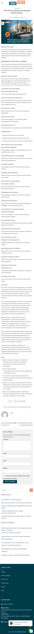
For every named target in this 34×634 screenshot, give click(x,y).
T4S (24, 17)
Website (5, 468)
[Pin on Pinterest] (21, 401)
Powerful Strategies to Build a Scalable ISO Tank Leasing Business (16, 507)
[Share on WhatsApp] (10, 401)
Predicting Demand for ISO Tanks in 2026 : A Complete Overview (16, 517)
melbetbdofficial (5, 549)
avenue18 (4, 555)
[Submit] (31, 490)
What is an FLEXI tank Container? (12, 532)
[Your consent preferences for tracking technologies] (31, 631)
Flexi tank (17, 8)
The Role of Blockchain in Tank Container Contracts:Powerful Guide (12, 512)
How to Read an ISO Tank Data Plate (11, 499)
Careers (3, 572)
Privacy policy (5, 583)
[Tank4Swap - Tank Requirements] (17, 3)
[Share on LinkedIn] (24, 401)
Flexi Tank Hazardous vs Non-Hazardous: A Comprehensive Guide (15, 544)
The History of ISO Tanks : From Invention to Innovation (16, 502)
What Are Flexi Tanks (7, 47)
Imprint (3, 586)
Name (5, 453)
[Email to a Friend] (18, 401)
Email (5, 460)
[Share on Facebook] (12, 401)
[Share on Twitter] (15, 401)
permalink (28, 407)
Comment (6, 439)
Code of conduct (5, 575)
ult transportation (6, 542)
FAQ (2, 590)
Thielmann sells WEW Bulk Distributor (19, 555)
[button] (2, 3)
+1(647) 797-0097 (7, 604)
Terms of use (4, 579)
